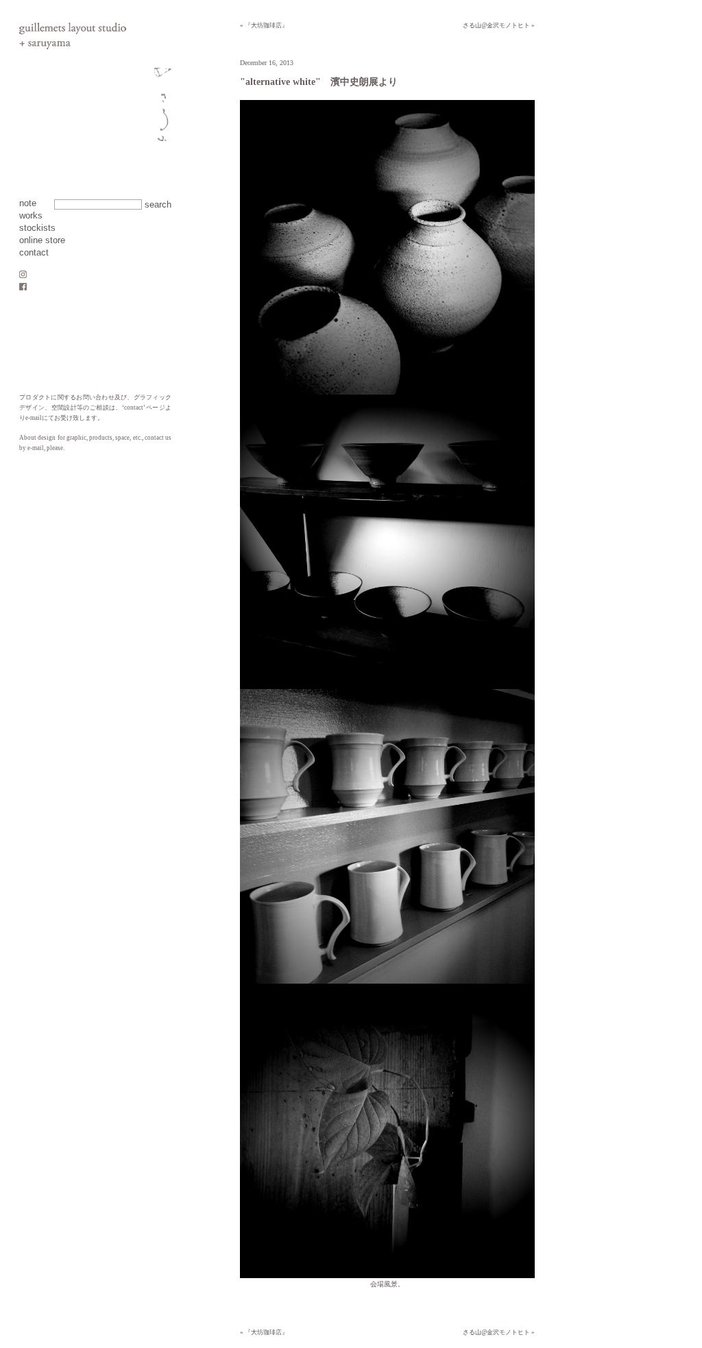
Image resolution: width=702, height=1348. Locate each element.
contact (34, 253)
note (27, 203)
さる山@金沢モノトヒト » (499, 25)
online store (42, 240)
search (158, 204)
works (31, 216)
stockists (37, 228)
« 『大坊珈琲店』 (264, 25)
